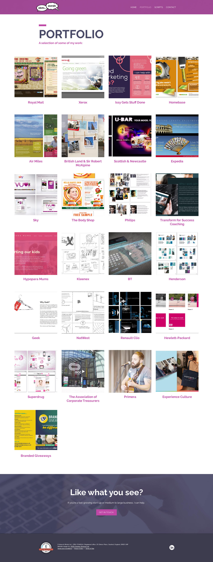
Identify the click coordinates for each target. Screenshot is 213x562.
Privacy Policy (78, 548)
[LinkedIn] (171, 547)
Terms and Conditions (65, 548)
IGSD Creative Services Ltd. (79, 546)
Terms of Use (89, 548)
